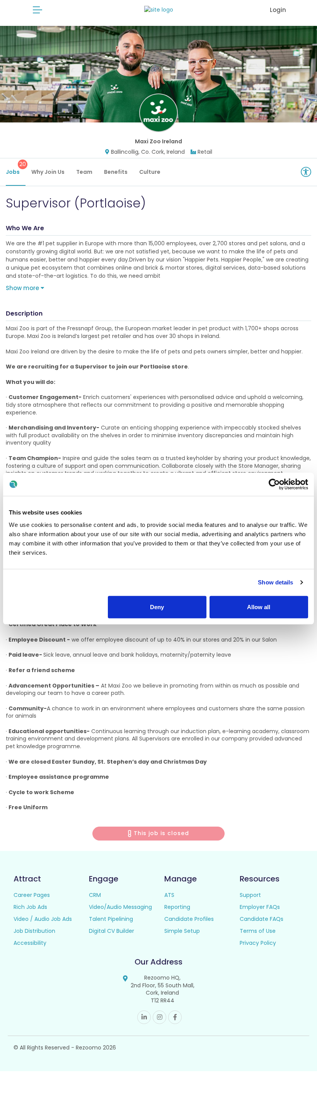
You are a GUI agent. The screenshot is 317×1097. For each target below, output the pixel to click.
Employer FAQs (260, 907)
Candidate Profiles (189, 919)
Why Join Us (48, 172)
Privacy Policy (258, 943)
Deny (157, 606)
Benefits (116, 172)
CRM (95, 895)
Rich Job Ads (30, 907)
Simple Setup (182, 931)
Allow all (258, 606)
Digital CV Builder (111, 931)
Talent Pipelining (111, 919)
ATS (169, 895)
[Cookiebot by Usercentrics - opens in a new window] (274, 484)
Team (84, 172)
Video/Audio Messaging (120, 907)
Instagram (159, 1017)
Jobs (16, 168)
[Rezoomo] (158, 10)
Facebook (175, 1017)
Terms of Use (258, 931)
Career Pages (32, 895)
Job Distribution (34, 931)
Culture (149, 172)
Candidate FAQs (261, 919)
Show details (275, 582)
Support (250, 895)
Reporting (177, 907)
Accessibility (30, 943)
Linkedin (144, 1017)
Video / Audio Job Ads (43, 919)
